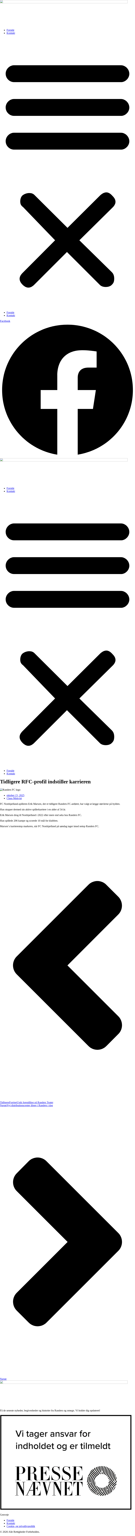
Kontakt (11, 33)
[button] (67, 172)
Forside (10, 30)
